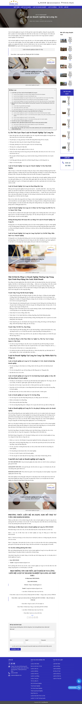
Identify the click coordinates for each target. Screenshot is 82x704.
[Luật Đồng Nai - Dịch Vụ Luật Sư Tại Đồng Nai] (13, 3)
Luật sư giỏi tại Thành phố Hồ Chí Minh (28, 54)
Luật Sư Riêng (52, 7)
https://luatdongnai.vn (35, 585)
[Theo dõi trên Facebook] (9, 664)
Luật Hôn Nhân (56, 663)
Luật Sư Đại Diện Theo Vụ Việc (38, 695)
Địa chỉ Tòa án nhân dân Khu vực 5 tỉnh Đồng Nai (70, 57)
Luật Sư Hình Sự (35, 673)
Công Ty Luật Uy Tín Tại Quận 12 (35, 603)
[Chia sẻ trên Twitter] (30, 617)
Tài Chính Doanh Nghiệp (36, 688)
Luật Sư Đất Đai (34, 671)
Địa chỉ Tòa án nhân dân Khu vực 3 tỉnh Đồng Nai (70, 74)
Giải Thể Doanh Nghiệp (36, 683)
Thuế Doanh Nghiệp (35, 685)
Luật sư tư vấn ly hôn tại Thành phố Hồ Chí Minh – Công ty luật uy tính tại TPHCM (36, 594)
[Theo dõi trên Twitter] (12, 664)
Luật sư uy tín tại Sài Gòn (36, 613)
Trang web (43, 640)
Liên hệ (66, 7)
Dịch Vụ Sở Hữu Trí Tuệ (36, 666)
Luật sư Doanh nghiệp (39, 7)
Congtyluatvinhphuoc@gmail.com (22, 562)
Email (26, 640)
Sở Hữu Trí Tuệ (56, 671)
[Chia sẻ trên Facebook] (28, 617)
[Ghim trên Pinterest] (35, 617)
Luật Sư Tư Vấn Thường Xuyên (38, 698)
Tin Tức (61, 7)
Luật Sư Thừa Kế (57, 678)
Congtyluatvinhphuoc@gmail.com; (34, 588)
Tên (11, 640)
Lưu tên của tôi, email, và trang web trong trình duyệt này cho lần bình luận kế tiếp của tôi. (32, 646)
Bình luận (12, 629)
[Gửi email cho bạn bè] (32, 617)
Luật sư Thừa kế (34, 678)
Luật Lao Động (56, 666)
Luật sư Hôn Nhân (35, 663)
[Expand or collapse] (55, 90)
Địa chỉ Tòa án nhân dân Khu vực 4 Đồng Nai (70, 65)
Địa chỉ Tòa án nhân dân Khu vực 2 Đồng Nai (70, 83)
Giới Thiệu (17, 7)
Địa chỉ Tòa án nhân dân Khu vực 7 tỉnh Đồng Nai (70, 40)
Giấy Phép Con (34, 693)
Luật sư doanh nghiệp (41, 14)
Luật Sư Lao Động (35, 676)
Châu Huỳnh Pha (48, 21)
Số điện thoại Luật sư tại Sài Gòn (35, 591)
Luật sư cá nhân (26, 7)
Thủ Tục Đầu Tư (34, 681)
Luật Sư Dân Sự (34, 668)
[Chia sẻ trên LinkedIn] (37, 617)
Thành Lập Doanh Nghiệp (37, 690)
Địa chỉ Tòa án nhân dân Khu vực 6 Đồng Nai (70, 48)
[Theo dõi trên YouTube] (14, 664)
